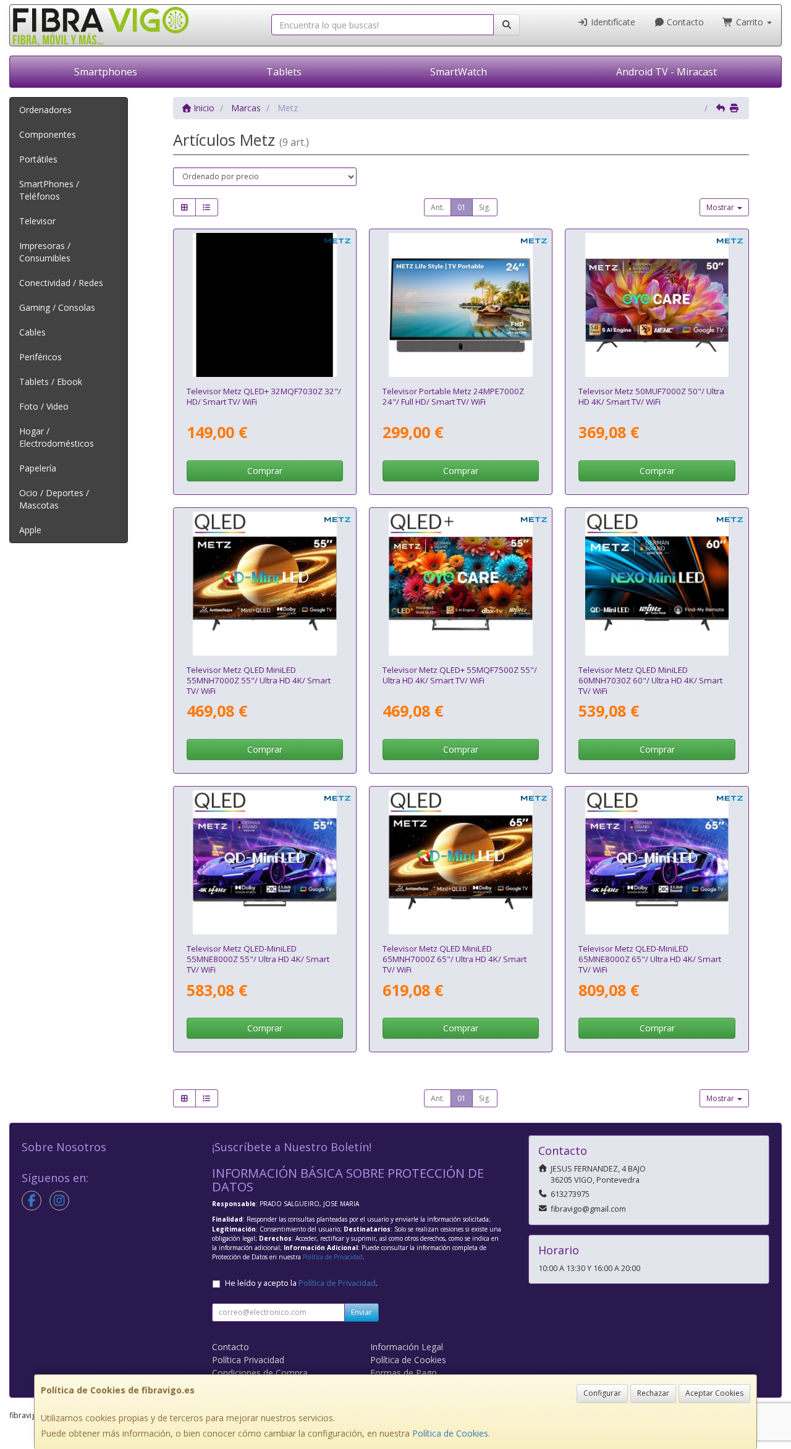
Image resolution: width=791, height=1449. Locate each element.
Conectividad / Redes (61, 283)
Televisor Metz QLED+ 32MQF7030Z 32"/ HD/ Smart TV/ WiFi (264, 396)
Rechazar (653, 1393)
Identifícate (611, 22)
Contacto (684, 22)
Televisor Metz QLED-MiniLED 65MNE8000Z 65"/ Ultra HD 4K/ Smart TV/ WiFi (649, 959)
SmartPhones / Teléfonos (49, 190)
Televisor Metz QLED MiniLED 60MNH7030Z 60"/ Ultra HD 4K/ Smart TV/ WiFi (650, 680)
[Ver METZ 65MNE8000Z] (657, 862)
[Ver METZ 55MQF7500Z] (461, 584)
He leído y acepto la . (301, 1283)
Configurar (602, 1393)
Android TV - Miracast (666, 71)
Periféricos (40, 357)
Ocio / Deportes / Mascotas (54, 499)
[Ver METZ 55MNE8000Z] (265, 862)
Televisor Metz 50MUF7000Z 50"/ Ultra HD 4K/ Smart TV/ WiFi (651, 396)
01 (461, 207)
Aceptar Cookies (714, 1393)
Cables (32, 332)
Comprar (264, 470)
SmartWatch (458, 71)
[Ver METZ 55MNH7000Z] (265, 584)
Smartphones (105, 71)
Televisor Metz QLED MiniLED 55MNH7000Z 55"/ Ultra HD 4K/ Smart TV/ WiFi (259, 680)
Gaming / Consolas (57, 307)
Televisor (37, 221)
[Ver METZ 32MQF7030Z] (265, 305)
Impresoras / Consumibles (44, 252)
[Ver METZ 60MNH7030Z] (657, 584)
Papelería (37, 468)
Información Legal (406, 1347)
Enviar (361, 1312)
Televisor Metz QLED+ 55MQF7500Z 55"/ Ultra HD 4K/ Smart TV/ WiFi (460, 675)
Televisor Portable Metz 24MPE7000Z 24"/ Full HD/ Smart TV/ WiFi (453, 396)
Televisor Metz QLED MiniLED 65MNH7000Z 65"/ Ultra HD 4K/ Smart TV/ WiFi (455, 959)
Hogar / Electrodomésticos (56, 437)
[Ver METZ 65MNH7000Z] (461, 862)
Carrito (750, 22)
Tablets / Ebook (50, 381)
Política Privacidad (248, 1360)
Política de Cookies (450, 1433)
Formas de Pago (403, 1373)
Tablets (284, 71)
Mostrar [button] (721, 207)
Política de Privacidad (333, 1257)
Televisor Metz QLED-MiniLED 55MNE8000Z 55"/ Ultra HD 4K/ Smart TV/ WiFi (258, 959)
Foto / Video (44, 406)
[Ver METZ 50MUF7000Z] (657, 305)
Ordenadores (45, 110)
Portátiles (38, 159)
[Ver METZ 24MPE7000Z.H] (461, 305)
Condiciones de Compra (260, 1373)
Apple (30, 530)
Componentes (47, 134)
